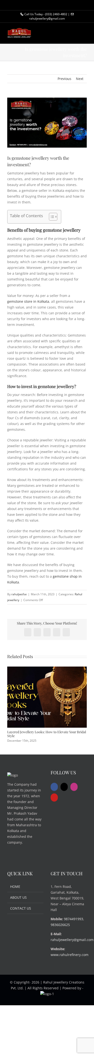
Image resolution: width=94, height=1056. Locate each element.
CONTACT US (20, 908)
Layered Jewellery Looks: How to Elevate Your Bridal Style (46, 734)
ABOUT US (18, 897)
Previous (64, 78)
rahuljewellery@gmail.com (72, 939)
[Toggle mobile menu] (85, 36)
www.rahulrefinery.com (69, 954)
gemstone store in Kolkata (28, 301)
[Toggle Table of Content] (50, 217)
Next (79, 78)
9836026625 (60, 924)
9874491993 (73, 919)
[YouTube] (54, 797)
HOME (15, 886)
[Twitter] (64, 787)
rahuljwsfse (19, 594)
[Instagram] (74, 787)
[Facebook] (54, 787)
